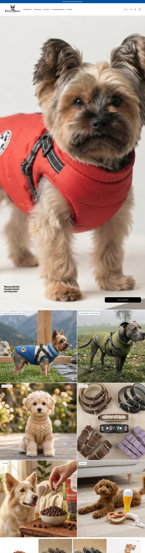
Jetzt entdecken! (122, 300)
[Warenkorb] (140, 9)
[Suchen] (131, 9)
